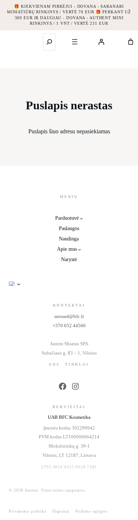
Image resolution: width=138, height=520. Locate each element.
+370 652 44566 (69, 325)
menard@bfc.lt (69, 316)
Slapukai (61, 511)
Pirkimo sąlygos (91, 511)
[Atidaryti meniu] (74, 41)
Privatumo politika (27, 511)
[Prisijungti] (101, 41)
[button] (17, 283)
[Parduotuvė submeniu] (81, 218)
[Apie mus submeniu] (79, 249)
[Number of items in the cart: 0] (130, 41)
